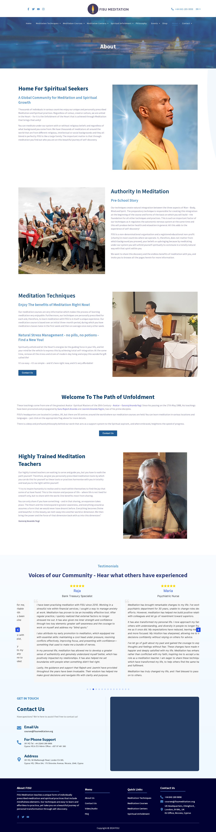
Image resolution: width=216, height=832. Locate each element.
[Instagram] (43, 9)
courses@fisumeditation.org (38, 731)
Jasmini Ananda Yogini (93, 408)
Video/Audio (91, 808)
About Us (89, 797)
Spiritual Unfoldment (121, 23)
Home (29, 23)
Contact (186, 23)
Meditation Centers (96, 23)
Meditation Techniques (47, 23)
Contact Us (91, 803)
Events (154, 23)
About (175, 23)
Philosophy (141, 23)
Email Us (31, 727)
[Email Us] (19, 728)
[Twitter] (33, 9)
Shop (165, 23)
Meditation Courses (73, 23)
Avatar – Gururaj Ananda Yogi (127, 405)
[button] (198, 9)
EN (197, 9)
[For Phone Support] (19, 742)
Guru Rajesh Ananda (67, 408)
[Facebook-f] (28, 9)
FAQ (87, 813)
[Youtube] (38, 9)
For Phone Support (40, 739)
